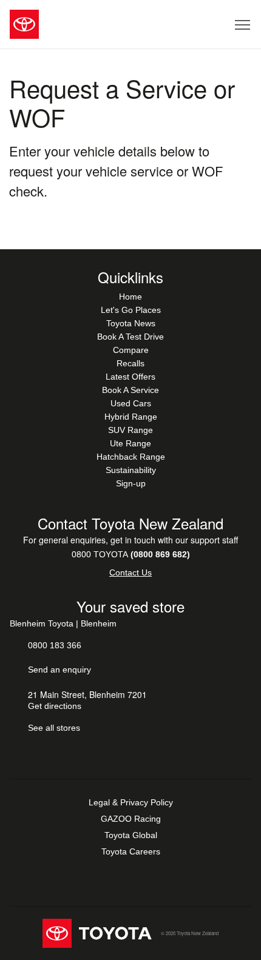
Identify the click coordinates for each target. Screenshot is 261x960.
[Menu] (243, 24)
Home (130, 296)
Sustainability (131, 470)
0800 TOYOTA (131, 554)
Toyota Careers (130, 851)
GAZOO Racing (131, 819)
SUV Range (130, 430)
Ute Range (130, 443)
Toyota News (130, 323)
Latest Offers (130, 376)
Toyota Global (130, 835)
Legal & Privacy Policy (131, 802)
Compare (131, 350)
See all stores (54, 728)
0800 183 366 (54, 645)
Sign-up (131, 483)
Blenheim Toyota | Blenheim (63, 623)
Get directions (54, 706)
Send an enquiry (59, 669)
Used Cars (130, 403)
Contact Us (130, 572)
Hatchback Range (131, 457)
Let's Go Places (131, 310)
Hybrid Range (130, 416)
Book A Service (130, 390)
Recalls (130, 363)
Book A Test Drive (130, 336)
